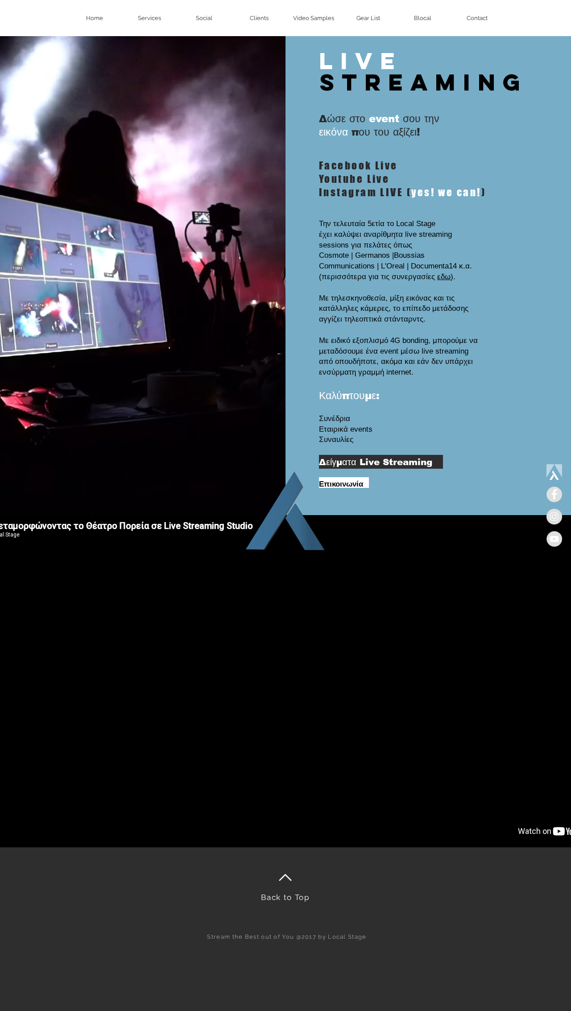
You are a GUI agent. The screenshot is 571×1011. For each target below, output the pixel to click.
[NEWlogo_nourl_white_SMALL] (554, 472)
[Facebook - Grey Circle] (554, 494)
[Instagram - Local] (554, 516)
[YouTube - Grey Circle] (554, 539)
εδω (444, 276)
